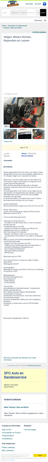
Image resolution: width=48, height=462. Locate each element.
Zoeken (43, 12)
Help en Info (6, 430)
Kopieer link (8, 141)
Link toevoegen (30, 430)
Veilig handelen (8, 436)
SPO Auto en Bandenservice (15, 375)
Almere (24, 154)
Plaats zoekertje (8, 447)
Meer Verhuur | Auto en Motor (16, 407)
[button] (24, 112)
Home (4, 26)
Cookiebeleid (7, 439)
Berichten (29, 4)
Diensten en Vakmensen (17, 26)
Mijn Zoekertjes (8, 450)
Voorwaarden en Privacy (11, 433)
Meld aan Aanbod (34, 365)
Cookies (12, 460)
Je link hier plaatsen (39, 32)
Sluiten (40, 455)
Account (38, 4)
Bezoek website (27, 156)
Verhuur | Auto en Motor (12, 28)
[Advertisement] (24, 67)
